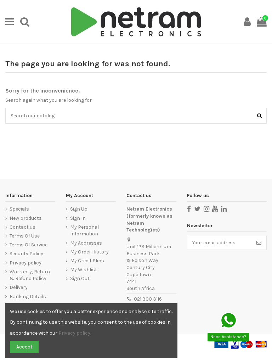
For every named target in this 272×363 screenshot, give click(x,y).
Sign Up (78, 209)
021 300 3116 (148, 299)
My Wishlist (83, 270)
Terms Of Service (28, 245)
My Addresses (86, 243)
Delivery (19, 287)
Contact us (22, 227)
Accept (24, 347)
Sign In (78, 218)
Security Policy (26, 254)
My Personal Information (84, 230)
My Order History (89, 252)
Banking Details (28, 297)
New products (26, 218)
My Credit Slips (87, 261)
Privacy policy (25, 263)
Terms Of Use (25, 236)
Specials (19, 209)
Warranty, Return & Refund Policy (30, 275)
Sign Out (80, 278)
